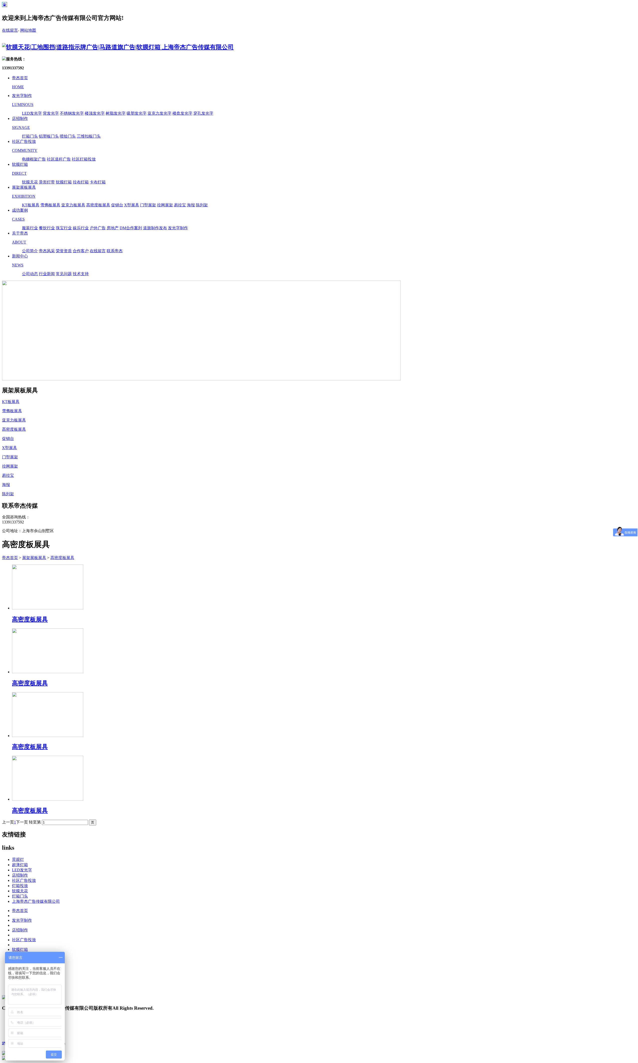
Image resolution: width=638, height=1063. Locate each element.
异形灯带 (47, 182)
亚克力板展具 (73, 205)
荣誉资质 (64, 251)
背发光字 (51, 113)
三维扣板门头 (89, 136)
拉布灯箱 (81, 182)
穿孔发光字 (203, 113)
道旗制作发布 (155, 228)
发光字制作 (178, 228)
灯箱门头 (30, 136)
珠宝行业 (64, 228)
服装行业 (30, 228)
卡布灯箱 (98, 182)
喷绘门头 (68, 136)
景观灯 (18, 859)
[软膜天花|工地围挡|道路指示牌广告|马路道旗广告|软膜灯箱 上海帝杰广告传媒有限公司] (118, 47)
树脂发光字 (116, 113)
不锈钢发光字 (72, 113)
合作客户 (81, 251)
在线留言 (10, 30)
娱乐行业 (81, 228)
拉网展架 (165, 205)
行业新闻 (47, 274)
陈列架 (202, 205)
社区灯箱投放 (84, 159)
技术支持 (81, 274)
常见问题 (64, 274)
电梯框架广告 (34, 159)
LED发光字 (32, 113)
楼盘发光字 (182, 113)
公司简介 (30, 251)
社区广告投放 (24, 880)
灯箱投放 (20, 886)
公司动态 (30, 274)
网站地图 (28, 30)
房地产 (113, 228)
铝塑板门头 (49, 136)
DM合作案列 (131, 228)
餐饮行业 (47, 228)
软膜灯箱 (64, 182)
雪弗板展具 (50, 205)
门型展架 (148, 205)
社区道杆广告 (59, 159)
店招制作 (20, 875)
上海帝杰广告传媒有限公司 (36, 901)
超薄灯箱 (20, 865)
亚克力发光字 (159, 113)
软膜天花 (30, 182)
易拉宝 (180, 205)
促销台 (117, 205)
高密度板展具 (98, 205)
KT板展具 (30, 205)
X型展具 (131, 205)
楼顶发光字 (95, 113)
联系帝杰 (115, 251)
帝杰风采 (47, 251)
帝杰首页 (10, 558)
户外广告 (98, 228)
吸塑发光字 (137, 113)
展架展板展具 (34, 558)
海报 (191, 205)
